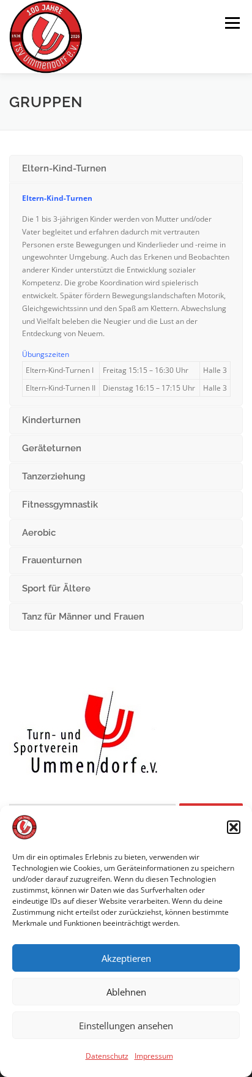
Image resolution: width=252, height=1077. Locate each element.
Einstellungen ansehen (126, 1025)
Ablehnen (126, 992)
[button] (234, 827)
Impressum (154, 1056)
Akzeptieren (126, 958)
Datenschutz (107, 1056)
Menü (231, 23)
